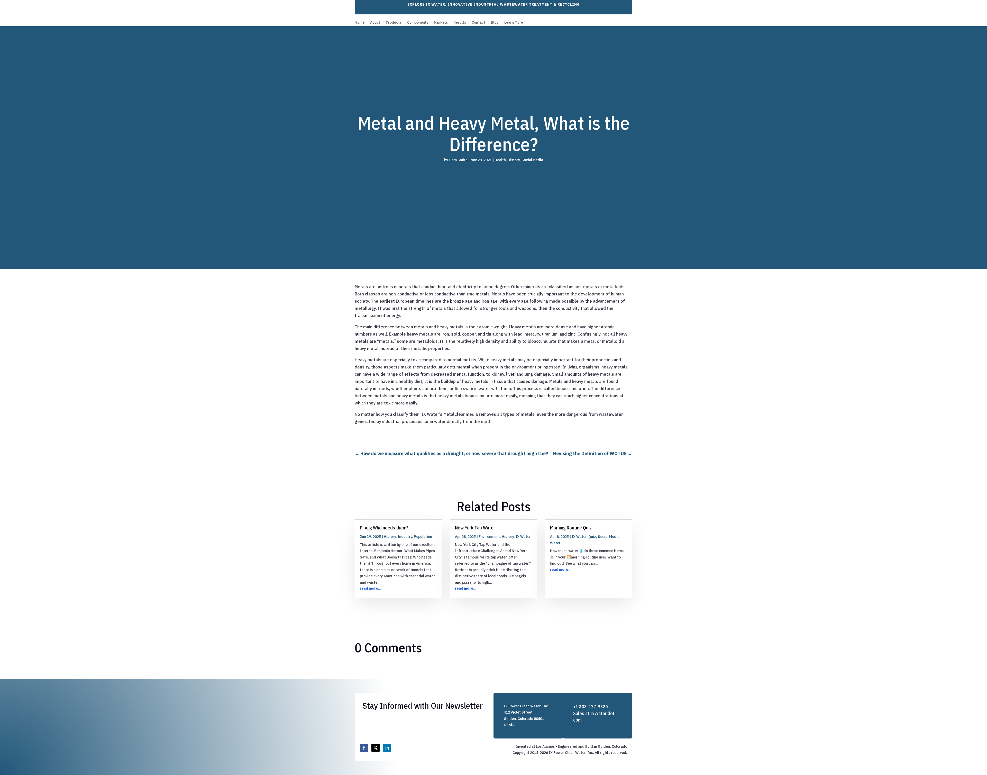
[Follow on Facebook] (364, 748)
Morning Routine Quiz (571, 528)
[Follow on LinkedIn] (387, 748)
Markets (441, 23)
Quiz (592, 536)
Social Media (532, 160)
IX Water (523, 536)
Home (359, 23)
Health (500, 160)
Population (423, 536)
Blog (495, 23)
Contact (478, 23)
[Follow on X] (375, 748)
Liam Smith (458, 160)
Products (393, 23)
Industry (405, 536)
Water (555, 543)
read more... (370, 588)
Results (459, 23)
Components (417, 23)
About (375, 23)
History (514, 160)
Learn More (513, 23)
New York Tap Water (475, 528)
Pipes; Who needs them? (384, 528)
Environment (489, 536)
